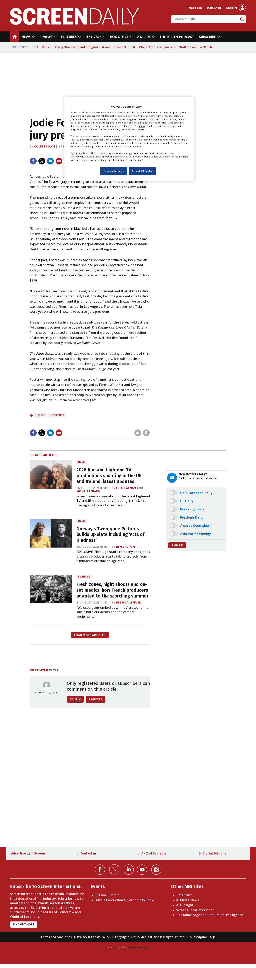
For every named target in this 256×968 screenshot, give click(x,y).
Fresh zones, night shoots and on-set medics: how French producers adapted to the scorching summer (112, 590)
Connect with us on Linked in (129, 869)
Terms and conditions (56, 937)
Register (195, 7)
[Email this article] (59, 161)
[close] (149, 424)
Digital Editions (214, 853)
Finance (40, 415)
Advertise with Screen (28, 853)
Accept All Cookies (143, 170)
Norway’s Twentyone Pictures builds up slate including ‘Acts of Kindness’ (110, 534)
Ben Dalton (125, 547)
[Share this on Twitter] (41, 161)
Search (242, 19)
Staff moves (187, 47)
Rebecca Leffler (128, 602)
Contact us (88, 853)
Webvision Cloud (138, 947)
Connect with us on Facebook (100, 869)
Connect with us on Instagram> (156, 869)
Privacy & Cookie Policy (93, 937)
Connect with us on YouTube (142, 869)
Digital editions (99, 47)
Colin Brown (44, 146)
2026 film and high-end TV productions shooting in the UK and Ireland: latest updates (109, 475)
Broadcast (184, 895)
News (82, 462)
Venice (46, 47)
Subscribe (214, 7)
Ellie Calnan (126, 488)
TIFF (35, 47)
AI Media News (187, 900)
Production (57, 415)
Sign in (231, 7)
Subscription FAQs (202, 937)
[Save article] (146, 432)
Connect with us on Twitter (114, 869)
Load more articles (89, 635)
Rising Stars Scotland (70, 47)
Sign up (177, 545)
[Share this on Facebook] (33, 161)
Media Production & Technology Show (125, 900)
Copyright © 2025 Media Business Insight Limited (149, 937)
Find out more (23, 924)
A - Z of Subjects (153, 853)
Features (84, 576)
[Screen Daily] (74, 23)
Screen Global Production (195, 910)
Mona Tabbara (88, 491)
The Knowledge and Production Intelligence (209, 915)
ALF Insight (184, 905)
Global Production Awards (157, 47)
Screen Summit (124, 47)
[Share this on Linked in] (50, 161)
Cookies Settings (114, 170)
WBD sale (206, 47)
